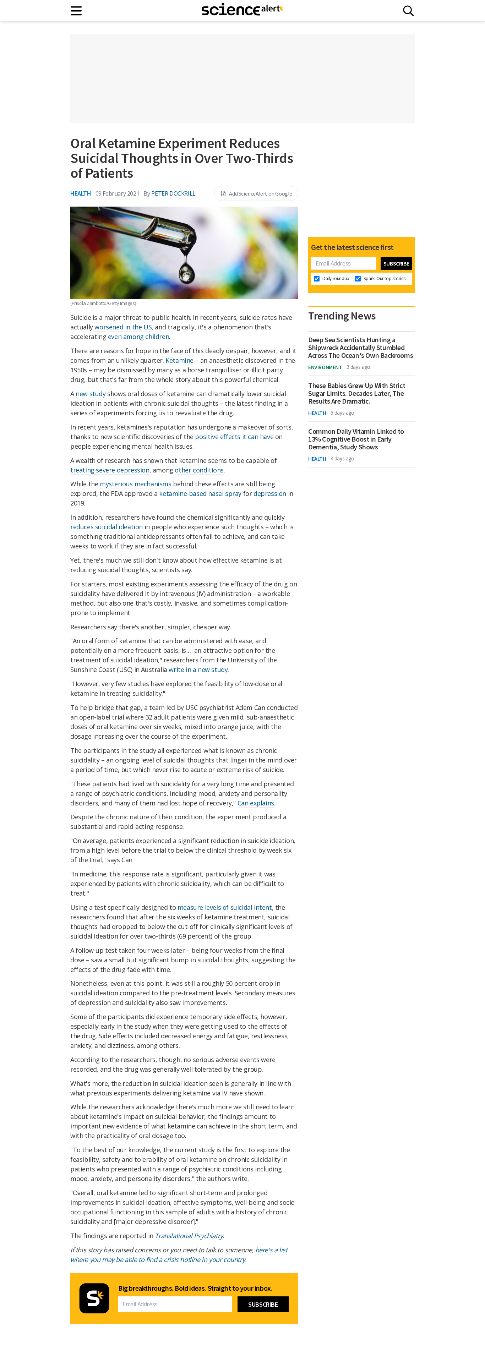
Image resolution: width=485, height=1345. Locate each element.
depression (270, 493)
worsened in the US (123, 327)
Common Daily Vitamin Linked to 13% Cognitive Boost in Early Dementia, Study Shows (356, 439)
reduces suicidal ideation (106, 527)
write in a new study (198, 669)
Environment (325, 367)
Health (80, 193)
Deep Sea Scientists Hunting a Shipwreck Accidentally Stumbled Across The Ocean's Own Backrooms (360, 347)
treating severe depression (109, 470)
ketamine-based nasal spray (200, 493)
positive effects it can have (234, 436)
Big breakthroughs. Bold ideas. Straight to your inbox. (195, 1288)
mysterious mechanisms (135, 484)
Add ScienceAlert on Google (260, 193)
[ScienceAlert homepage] (242, 10)
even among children (138, 336)
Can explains (256, 803)
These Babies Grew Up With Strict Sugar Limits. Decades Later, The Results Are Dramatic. (356, 393)
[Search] (408, 11)
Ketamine (179, 360)
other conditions (199, 470)
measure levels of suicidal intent (225, 907)
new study (90, 393)
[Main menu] (76, 11)
